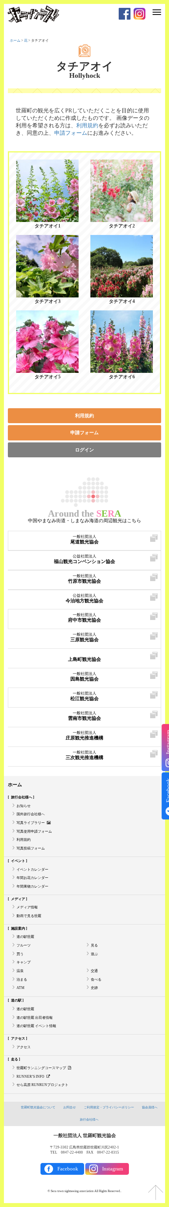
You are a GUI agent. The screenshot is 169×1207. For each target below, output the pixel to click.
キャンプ (24, 962)
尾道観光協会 (84, 539)
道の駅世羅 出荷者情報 (35, 1018)
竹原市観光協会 (84, 579)
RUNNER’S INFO (30, 1077)
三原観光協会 (84, 637)
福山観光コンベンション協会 (84, 559)
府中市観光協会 (84, 618)
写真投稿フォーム (31, 848)
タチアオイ (84, 66)
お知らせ (24, 806)
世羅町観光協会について (38, 1107)
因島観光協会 (84, 676)
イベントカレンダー (32, 869)
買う (20, 954)
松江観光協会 (84, 696)
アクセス (24, 1047)
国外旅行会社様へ (31, 814)
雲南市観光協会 (84, 716)
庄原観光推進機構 (84, 735)
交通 (94, 971)
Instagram (112, 1169)
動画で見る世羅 (29, 916)
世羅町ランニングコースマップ (41, 1068)
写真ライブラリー (31, 823)
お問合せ (69, 1107)
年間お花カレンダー (32, 878)
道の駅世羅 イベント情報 (36, 1026)
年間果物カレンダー (32, 886)
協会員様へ (150, 1107)
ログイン (84, 450)
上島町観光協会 (84, 659)
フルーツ (24, 945)
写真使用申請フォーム (34, 831)
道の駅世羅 (25, 937)
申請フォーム (70, 133)
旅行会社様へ (89, 1119)
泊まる (22, 979)
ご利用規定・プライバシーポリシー (109, 1107)
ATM (20, 988)
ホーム (15, 40)
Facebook (67, 1169)
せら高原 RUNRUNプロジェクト (42, 1085)
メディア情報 (27, 907)
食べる (96, 979)
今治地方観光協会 (84, 598)
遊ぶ (94, 954)
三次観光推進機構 (84, 755)
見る (94, 945)
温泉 (20, 971)
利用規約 (87, 125)
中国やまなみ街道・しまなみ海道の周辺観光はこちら (84, 520)
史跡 (94, 988)
